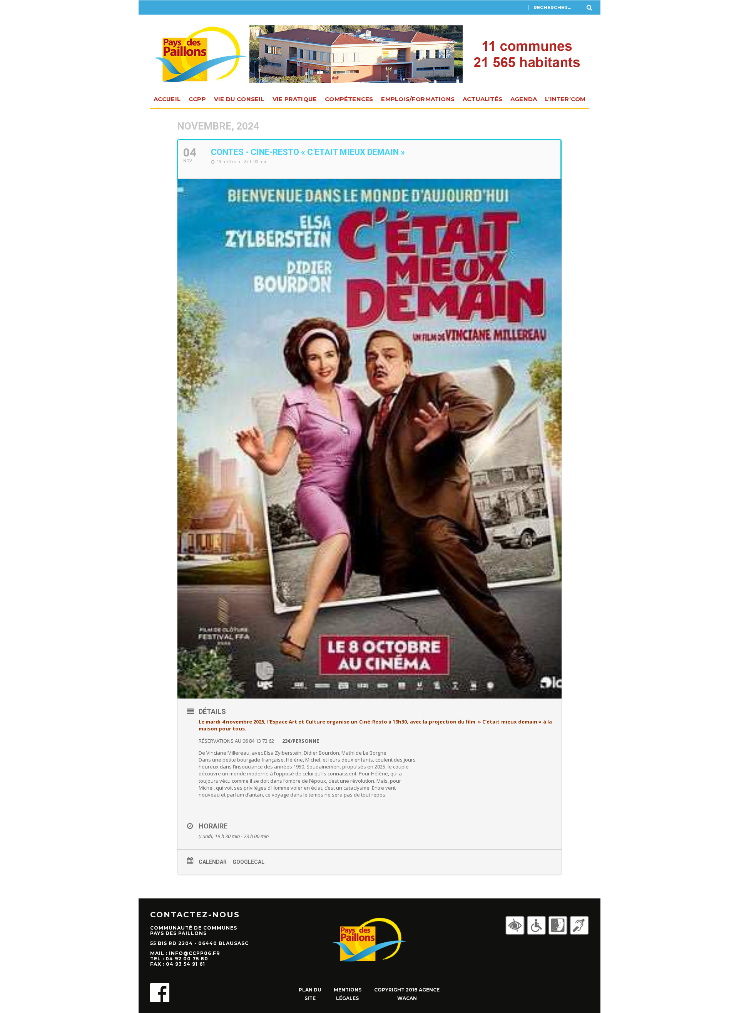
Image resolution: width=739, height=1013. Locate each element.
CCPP (197, 99)
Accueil (167, 99)
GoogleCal (248, 862)
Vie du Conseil (239, 99)
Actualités (482, 99)
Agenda (523, 99)
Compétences (349, 99)
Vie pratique (295, 99)
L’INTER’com (565, 99)
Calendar (213, 862)
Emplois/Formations (418, 99)
